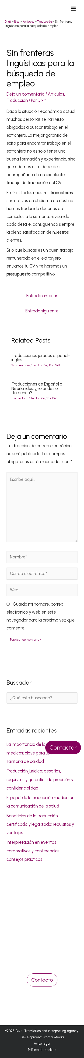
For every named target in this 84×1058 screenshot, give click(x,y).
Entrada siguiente (42, 311)
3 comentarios (20, 365)
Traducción (17, 100)
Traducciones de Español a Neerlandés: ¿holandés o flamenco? (36, 388)
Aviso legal (42, 1043)
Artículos (56, 94)
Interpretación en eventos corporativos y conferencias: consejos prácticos (33, 851)
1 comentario (19, 398)
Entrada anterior (41, 295)
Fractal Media (53, 1037)
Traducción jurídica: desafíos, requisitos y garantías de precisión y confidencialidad (40, 779)
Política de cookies (42, 1050)
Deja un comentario (26, 94)
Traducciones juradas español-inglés (40, 357)
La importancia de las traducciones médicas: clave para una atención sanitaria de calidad (40, 753)
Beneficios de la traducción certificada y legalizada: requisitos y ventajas (40, 824)
